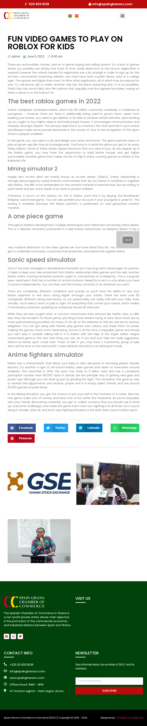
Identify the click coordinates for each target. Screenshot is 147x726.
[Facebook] (6, 636)
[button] (122, 15)
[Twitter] (20, 636)
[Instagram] (13, 636)
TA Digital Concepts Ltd (129, 717)
